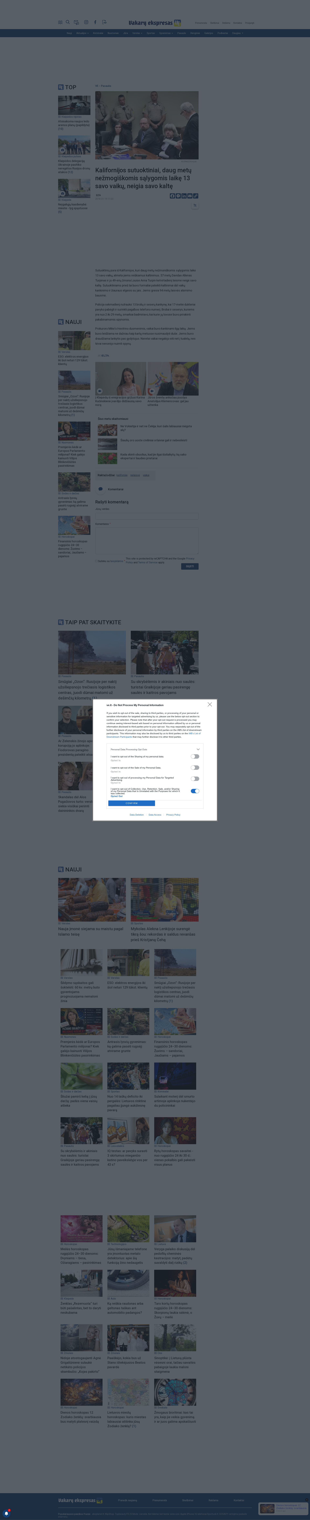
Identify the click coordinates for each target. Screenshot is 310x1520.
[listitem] (155, 749)
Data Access (155, 814)
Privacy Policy (173, 814)
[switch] (195, 756)
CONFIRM (132, 803)
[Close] (211, 705)
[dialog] (155, 760)
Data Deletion (137, 814)
